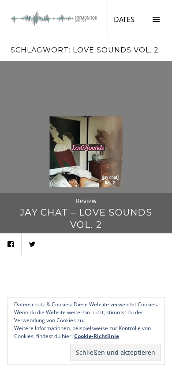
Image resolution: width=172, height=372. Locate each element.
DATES (127, 19)
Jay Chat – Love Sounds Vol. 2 (86, 218)
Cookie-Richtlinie (96, 336)
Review (86, 201)
